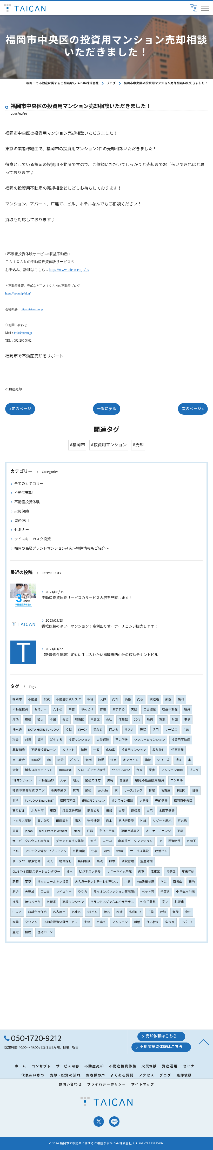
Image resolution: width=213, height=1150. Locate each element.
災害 (152, 770)
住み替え (153, 922)
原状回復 (78, 851)
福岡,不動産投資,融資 (149, 780)
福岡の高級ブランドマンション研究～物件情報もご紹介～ (61, 548)
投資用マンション (133, 750)
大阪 (121, 810)
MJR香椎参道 (145, 881)
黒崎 (110, 780)
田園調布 (62, 820)
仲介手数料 (148, 902)
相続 (28, 932)
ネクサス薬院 (21, 820)
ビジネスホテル (90, 871)
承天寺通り (58, 790)
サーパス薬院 (139, 851)
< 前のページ (20, 409)
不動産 (32, 699)
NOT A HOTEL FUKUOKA (43, 729)
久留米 (51, 902)
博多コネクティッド (39, 770)
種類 (143, 729)
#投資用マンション (109, 445)
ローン (82, 729)
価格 (128, 699)
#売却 (138, 445)
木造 (119, 912)
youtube (103, 790)
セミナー (21, 530)
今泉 (53, 719)
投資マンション (79, 739)
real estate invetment (53, 831)
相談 (68, 729)
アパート (187, 922)
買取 (162, 719)
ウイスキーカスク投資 (32, 539)
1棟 (49, 760)
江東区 (155, 871)
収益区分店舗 (71, 810)
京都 (90, 831)
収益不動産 (170, 709)
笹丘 (93, 841)
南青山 (177, 881)
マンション (120, 922)
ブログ (194, 770)
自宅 (150, 810)
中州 (188, 912)
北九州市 (37, 810)
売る (140, 699)
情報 (109, 810)
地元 (76, 780)
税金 (15, 739)
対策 (28, 739)
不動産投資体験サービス (61, 922)
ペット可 (148, 891)
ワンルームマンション (149, 739)
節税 (101, 760)
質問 (76, 790)
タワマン (31, 922)
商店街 (124, 780)
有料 (15, 800)
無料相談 (84, 861)
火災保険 (21, 511)
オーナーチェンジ (158, 831)
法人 (50, 861)
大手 (63, 780)
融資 (187, 709)
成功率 (110, 750)
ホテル (144, 800)
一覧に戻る (106, 409)
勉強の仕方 (93, 780)
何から (113, 729)
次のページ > (193, 409)
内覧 (141, 871)
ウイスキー (64, 891)
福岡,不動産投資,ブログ (28, 790)
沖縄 (143, 820)
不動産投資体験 (27, 502)
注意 (113, 760)
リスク (129, 729)
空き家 (170, 922)
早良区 (95, 719)
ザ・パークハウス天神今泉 (31, 841)
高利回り (135, 912)
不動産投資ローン (43, 750)
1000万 (36, 760)
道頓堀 (135, 810)
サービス (171, 729)
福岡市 (17, 699)
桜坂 (65, 719)
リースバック (133, 790)
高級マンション (73, 902)
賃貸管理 (128, 861)
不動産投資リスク (68, 699)
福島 (15, 902)
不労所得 (121, 739)
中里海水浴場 (185, 891)
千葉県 (165, 891)
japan (29, 831)
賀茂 (175, 912)
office (77, 831)
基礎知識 (18, 750)
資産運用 (21, 521)
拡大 (40, 719)
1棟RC (120, 851)
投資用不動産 (180, 739)
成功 (15, 719)
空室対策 (146, 861)
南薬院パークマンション (135, 841)
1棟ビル (92, 912)
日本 (109, 820)
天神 (103, 699)
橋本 (69, 871)
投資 (47, 699)
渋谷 (107, 912)
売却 (115, 699)
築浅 (100, 861)
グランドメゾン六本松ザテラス (112, 902)
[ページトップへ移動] (204, 1042)
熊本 (112, 861)
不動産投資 (20, 709)
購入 (78, 820)
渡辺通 (154, 699)
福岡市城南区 (130, 831)
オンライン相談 (122, 800)
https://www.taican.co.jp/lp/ (69, 270)
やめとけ (87, 709)
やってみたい (121, 770)
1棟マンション (22, 780)
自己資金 (18, 760)
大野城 (29, 891)
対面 (175, 719)
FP (160, 841)
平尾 (180, 831)
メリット (68, 750)
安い (165, 902)
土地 (87, 922)
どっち (74, 760)
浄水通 (17, 729)
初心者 (98, 729)
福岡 (181, 699)
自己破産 (149, 709)
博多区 (171, 871)
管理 (152, 790)
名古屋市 (59, 912)
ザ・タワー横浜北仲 (26, 861)
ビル (15, 851)
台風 (139, 770)
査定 (15, 932)
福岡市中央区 (183, 800)
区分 (60, 760)
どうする (56, 739)
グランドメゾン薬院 (70, 841)
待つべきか (33, 902)
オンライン (130, 760)
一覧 (96, 750)
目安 (195, 790)
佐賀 (15, 770)
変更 (28, 881)
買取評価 (65, 770)
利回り (181, 790)
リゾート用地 (162, 820)
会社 (109, 719)
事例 (187, 719)
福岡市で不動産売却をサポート (34, 356)
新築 (15, 881)
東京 (53, 810)
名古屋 (165, 790)
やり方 (82, 891)
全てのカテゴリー (28, 484)
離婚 (137, 922)
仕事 (94, 851)
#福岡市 (77, 445)
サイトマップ (143, 1084)
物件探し (65, 861)
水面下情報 (167, 810)
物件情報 (93, 820)
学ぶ (164, 881)
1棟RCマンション (93, 800)
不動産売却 (13, 389)
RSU (186, 729)
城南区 (79, 719)
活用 (155, 729)
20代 (137, 719)
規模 (28, 719)
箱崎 (148, 760)
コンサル (176, 780)
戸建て (101, 922)
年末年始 (188, 871)
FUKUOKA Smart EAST (39, 800)
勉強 (88, 790)
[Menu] (205, 8)
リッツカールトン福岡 (53, 881)
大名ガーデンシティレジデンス (96, 881)
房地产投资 (126, 820)
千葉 (151, 912)
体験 (103, 709)
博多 (179, 760)
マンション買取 (172, 770)
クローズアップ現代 (91, 770)
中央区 (17, 912)
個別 (88, 760)
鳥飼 (150, 719)
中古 (72, 709)
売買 (15, 831)
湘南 (107, 851)
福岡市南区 (68, 800)
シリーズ (163, 760)
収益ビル (161, 851)
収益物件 (158, 750)
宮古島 (182, 820)
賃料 (40, 739)
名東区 (76, 912)
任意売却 (177, 750)
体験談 (123, 719)
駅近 (15, 891)
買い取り (43, 820)
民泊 (163, 912)
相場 (90, 699)
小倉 (127, 881)
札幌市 (179, 902)
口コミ (45, 891)
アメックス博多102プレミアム (45, 851)
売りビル (18, 810)
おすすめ (118, 709)
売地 (192, 881)
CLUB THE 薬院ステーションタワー (36, 871)
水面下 (191, 841)
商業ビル (93, 810)
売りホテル (107, 831)
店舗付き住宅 (37, 912)
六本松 (57, 709)
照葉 (15, 922)
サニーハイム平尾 (119, 871)
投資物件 (174, 841)
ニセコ (107, 841)
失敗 (134, 709)
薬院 (168, 699)
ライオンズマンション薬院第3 (115, 891)
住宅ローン (45, 932)
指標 (84, 750)
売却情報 (161, 800)
